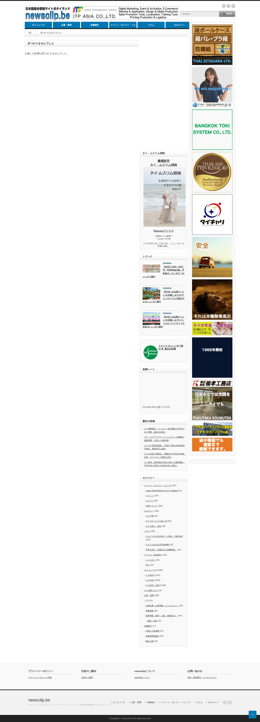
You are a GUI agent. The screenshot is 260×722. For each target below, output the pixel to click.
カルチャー (179, 25)
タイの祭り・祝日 (153, 526)
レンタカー (150, 560)
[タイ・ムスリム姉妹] (164, 225)
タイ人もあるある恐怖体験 (157, 544)
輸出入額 (150, 641)
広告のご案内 (87, 677)
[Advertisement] (163, 93)
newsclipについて (142, 677)
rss (224, 6)
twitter (228, 6)
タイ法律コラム (151, 590)
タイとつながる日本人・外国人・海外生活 (164, 536)
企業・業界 (66, 25)
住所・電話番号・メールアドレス (202, 677)
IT (147, 600)
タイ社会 (150, 580)
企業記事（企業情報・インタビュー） (162, 606)
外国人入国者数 (152, 631)
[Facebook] (230, 702)
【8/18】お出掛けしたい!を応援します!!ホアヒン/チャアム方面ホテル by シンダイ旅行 (164, 296)
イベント (150, 495)
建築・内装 (152, 621)
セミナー (150, 501)
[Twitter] (225, 702)
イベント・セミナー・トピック (123, 26)
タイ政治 (150, 575)
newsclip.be (39, 700)
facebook (233, 6)
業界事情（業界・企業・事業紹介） (161, 616)
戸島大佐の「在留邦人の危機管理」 (161, 550)
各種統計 (94, 25)
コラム (151, 25)
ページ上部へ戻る (252, 714)
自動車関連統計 (152, 636)
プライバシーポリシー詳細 (40, 677)
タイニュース (38, 25)
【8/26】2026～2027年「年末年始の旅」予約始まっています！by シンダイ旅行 (163, 272)
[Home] (29, 32)
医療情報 (150, 611)
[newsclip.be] (48, 19)
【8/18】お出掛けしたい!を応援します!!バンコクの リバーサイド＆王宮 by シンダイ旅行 (164, 322)
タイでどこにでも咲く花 (156, 521)
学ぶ (148, 565)
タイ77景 (150, 516)
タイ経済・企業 (152, 585)
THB (158, 407)
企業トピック (151, 506)
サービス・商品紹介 (153, 555)
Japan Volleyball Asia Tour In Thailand (162, 491)
